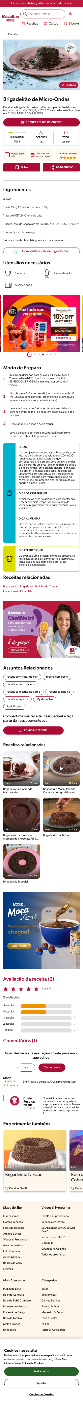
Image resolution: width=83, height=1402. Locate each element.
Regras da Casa (12, 1263)
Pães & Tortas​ (49, 1318)
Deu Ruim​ (47, 1243)
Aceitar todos (41, 1371)
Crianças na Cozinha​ (54, 1248)
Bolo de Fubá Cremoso (17, 1300)
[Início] (10, 18)
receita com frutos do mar (22, 676)
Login (26, 1067)
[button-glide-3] (47, 354)
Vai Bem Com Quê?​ (53, 1237)
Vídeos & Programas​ (15, 1239)
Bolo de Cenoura (13, 1294)
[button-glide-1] (39, 354)
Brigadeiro (26, 586)
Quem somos (11, 1216)
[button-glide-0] (35, 354)
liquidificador (15, 706)
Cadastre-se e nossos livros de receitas (41, 3)
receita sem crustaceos (21, 684)
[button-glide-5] (55, 354)
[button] (61, 167)
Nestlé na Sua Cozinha (55, 1216)
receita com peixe (57, 676)
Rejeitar (41, 1383)
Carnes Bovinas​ (51, 1300)
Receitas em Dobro (53, 1222)
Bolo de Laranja (12, 1318)
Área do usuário (13, 1245)
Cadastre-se (52, 1067)
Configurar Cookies (41, 1394)
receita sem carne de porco (23, 691)
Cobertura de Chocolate (18, 591)
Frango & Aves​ (50, 1306)
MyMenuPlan (45, 699)
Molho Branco (11, 1324)
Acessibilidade (12, 1257)
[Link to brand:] (71, 48)
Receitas (32, 23)
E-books (74, 23)
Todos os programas (54, 1254)
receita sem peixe (59, 691)
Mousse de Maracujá (16, 1306)
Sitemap (8, 1268)
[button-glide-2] (43, 354)
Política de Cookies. (33, 1363)
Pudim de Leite (12, 1289)
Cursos (53, 23)
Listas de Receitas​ (13, 1228)
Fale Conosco (11, 1251)
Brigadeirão (10, 586)
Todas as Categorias (53, 1329)
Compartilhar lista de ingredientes (46, 251)
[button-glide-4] (51, 354)
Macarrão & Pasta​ (52, 1312)
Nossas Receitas (13, 1222)
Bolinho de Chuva (46, 586)
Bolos (45, 1289)
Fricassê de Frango (14, 1312)
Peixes (45, 1324)
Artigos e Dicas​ (12, 1233)
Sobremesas (49, 1294)
